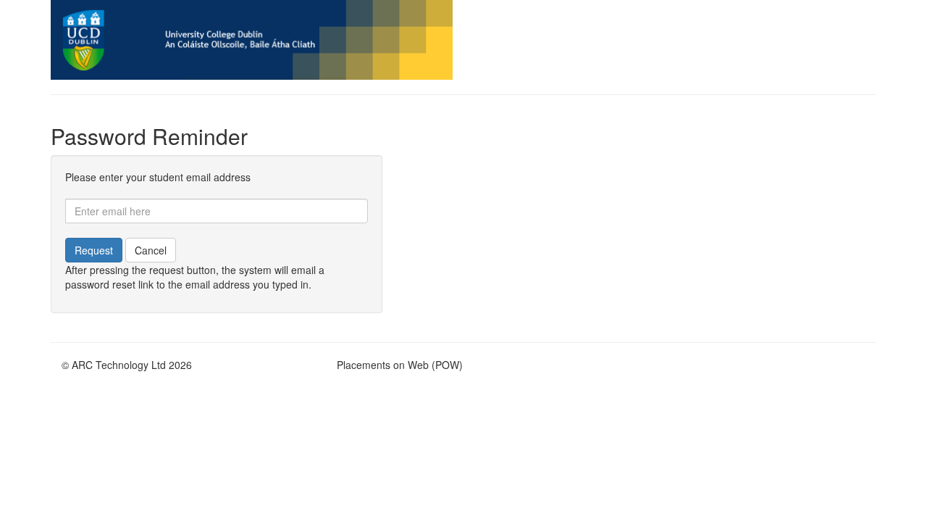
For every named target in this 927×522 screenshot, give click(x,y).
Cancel (151, 250)
